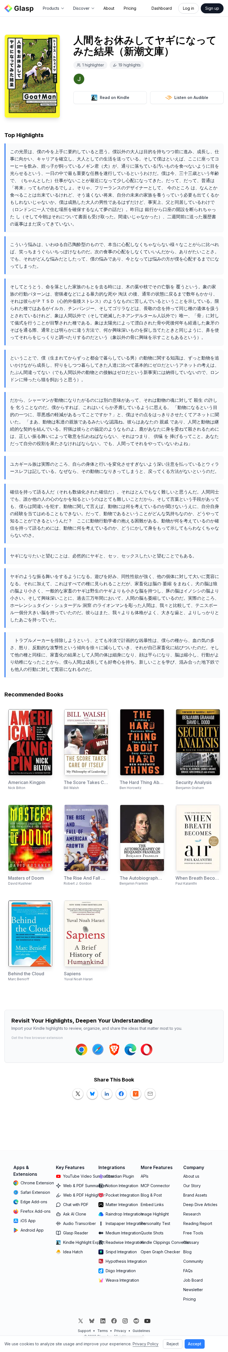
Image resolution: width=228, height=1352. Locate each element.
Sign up (212, 8)
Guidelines (141, 1331)
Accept (194, 1343)
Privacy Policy (145, 1343)
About (108, 8)
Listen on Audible (191, 97)
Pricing (130, 8)
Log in (188, 8)
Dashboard (162, 8)
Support (84, 1331)
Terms (102, 1331)
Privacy (120, 1331)
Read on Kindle (114, 97)
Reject (173, 1343)
